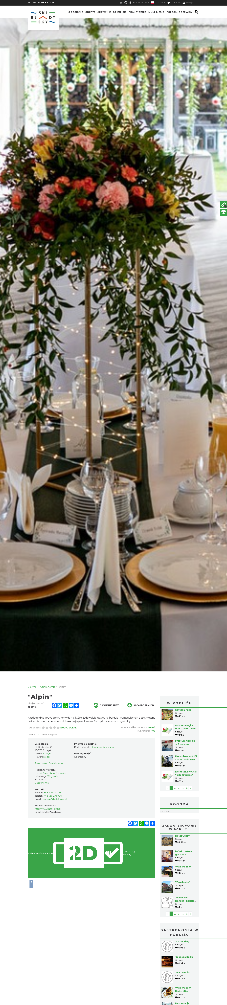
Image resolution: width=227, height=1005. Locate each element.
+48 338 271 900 (53, 795)
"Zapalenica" (182, 901)
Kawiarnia (96, 747)
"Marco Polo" (183, 991)
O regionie (75, 12)
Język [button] (160, 3)
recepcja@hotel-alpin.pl (54, 799)
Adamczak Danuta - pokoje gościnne (184, 920)
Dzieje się (119, 12)
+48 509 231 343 (52, 792)
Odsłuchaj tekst (109, 705)
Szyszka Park (183, 710)
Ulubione (175, 3)
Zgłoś (151, 727)
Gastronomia (42, 782)
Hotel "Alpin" (182, 855)
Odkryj (90, 12)
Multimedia (156, 12)
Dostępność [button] (140, 3)
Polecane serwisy (179, 12)
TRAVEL (46, 2)
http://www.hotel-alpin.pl (48, 808)
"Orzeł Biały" (182, 961)
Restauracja (109, 747)
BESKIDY (32, 2)
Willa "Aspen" (183, 886)
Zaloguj (189, 3)
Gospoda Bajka (184, 976)
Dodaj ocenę (68, 727)
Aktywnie (104, 12)
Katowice (179, 821)
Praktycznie (137, 12)
